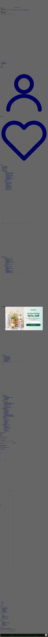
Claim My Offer (33, 324)
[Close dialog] (41, 308)
